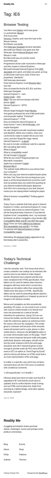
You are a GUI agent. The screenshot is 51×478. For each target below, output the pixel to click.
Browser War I (35, 83)
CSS (29, 72)
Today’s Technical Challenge (17, 261)
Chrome (21, 155)
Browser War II (10, 166)
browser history (23, 237)
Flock (13, 149)
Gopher (20, 30)
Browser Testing (16, 24)
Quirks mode (9, 97)
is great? (25, 141)
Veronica (7, 38)
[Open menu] (45, 4)
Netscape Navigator (16, 47)
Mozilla (33, 111)
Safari (25, 163)
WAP (12, 102)
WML (6, 99)
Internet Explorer (26, 52)
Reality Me (9, 4)
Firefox (32, 124)
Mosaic (20, 33)
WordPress (43, 473)
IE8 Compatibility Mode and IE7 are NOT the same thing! (25, 221)
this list (7, 199)
